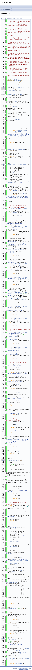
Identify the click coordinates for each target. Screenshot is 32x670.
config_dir (22, 244)
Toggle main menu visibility (2, 6)
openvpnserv (8, 9)
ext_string (22, 278)
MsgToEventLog (22, 130)
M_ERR (18, 439)
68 (3, 149)
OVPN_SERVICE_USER (12, 354)
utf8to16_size (11, 608)
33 (3, 94)
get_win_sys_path (12, 638)
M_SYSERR (18, 131)
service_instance (18, 87)
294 (3, 608)
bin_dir (19, 265)
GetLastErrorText (12, 460)
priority (17, 368)
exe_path (20, 227)
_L (6, 135)
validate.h (17, 80)
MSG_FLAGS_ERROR (11, 563)
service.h (17, 79)
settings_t (23, 164)
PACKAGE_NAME (12, 135)
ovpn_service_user (13, 350)
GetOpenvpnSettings (13, 164)
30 (3, 89)
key (21, 94)
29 (3, 87)
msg (15, 533)
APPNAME (8, 553)
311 (3, 638)
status (15, 100)
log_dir (19, 293)
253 (3, 527)
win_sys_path (10, 90)
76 (3, 164)
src (1, 9)
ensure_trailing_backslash (16, 149)
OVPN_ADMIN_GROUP (11, 339)
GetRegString (11, 94)
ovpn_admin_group (12, 335)
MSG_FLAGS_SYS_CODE (12, 541)
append (17, 424)
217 (3, 460)
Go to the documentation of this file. (11, 18)
